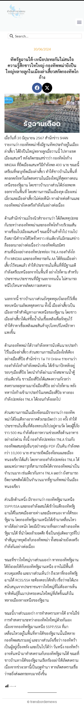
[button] (79, 22)
